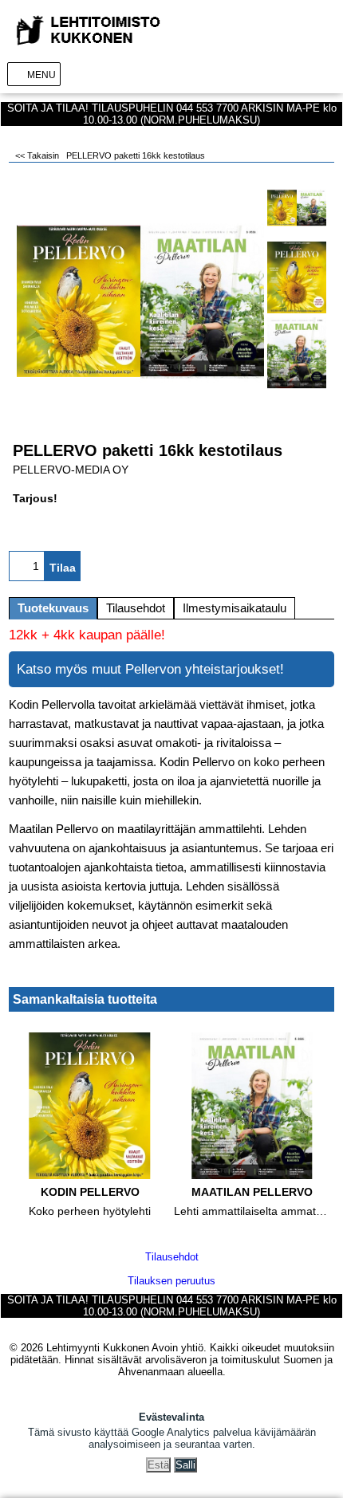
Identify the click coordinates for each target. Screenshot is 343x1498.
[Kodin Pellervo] (296, 277)
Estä (158, 1465)
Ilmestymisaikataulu (234, 608)
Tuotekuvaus (53, 608)
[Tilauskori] (326, 73)
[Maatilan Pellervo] (296, 353)
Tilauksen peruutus (171, 1281)
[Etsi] (301, 73)
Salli (185, 1465)
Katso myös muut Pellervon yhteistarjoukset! (150, 669)
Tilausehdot (135, 608)
